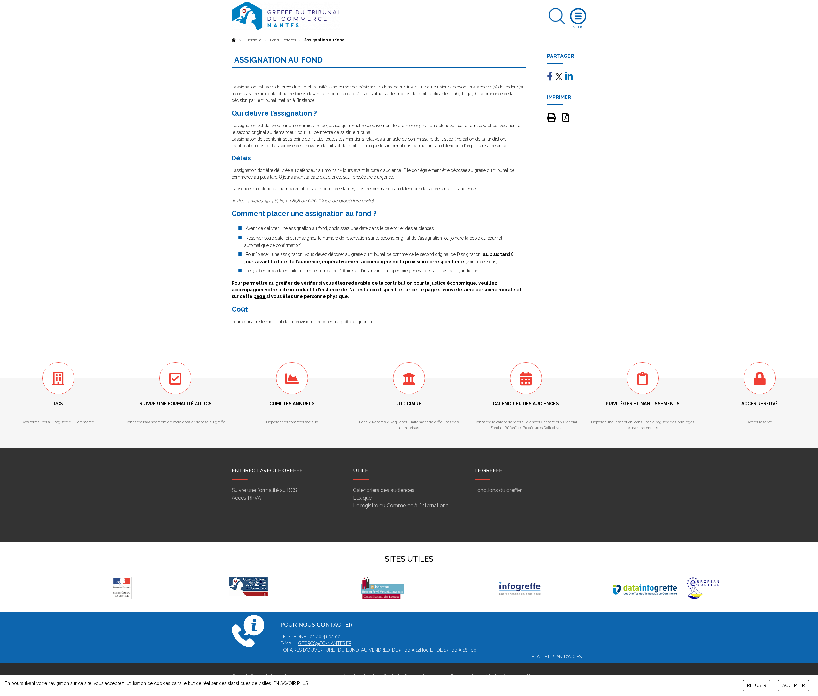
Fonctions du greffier (498, 490)
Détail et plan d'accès (555, 656)
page (431, 289)
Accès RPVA (246, 498)
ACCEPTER (793, 685)
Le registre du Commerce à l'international (401, 505)
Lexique (362, 498)
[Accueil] (234, 40)
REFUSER (756, 685)
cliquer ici (362, 321)
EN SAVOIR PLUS (290, 683)
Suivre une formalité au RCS (264, 490)
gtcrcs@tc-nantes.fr (324, 643)
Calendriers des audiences (383, 490)
